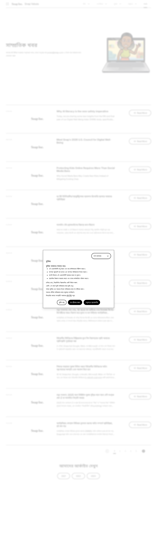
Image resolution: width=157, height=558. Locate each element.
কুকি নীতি (69, 295)
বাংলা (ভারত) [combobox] (97, 256)
